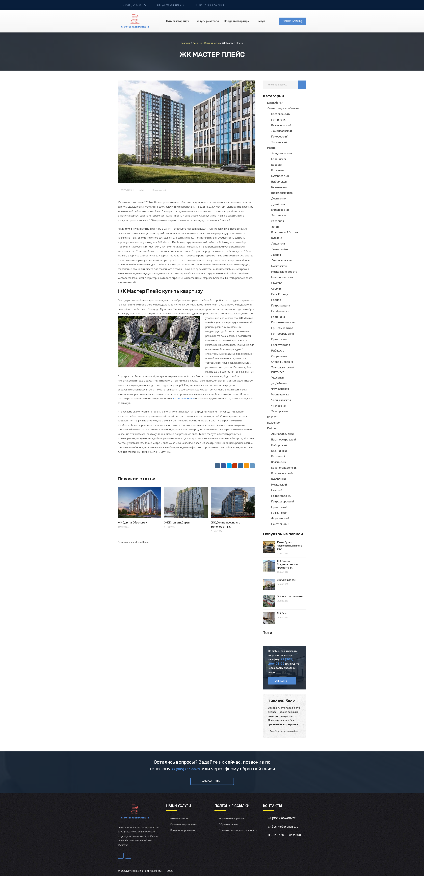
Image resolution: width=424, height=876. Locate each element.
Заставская (279, 215)
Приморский (279, 507)
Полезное (273, 422)
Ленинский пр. (280, 249)
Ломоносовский (281, 131)
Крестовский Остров (284, 232)
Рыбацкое (277, 350)
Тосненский (279, 142)
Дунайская (278, 204)
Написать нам (210, 781)
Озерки (276, 288)
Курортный (278, 479)
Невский (276, 490)
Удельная (277, 377)
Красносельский (282, 473)
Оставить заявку (293, 21)
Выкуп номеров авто (182, 830)
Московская (279, 266)
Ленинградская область (283, 108)
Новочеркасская (282, 277)
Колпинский (279, 462)
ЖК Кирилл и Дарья (176, 522)
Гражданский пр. (282, 192)
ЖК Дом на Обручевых (132, 522)
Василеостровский (283, 439)
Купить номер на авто (183, 824)
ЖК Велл (282, 613)
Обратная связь (228, 824)
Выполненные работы (232, 818)
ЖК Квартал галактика (290, 596)
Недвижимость (179, 818)
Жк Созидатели (286, 579)
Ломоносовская (281, 260)
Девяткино (278, 198)
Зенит (275, 226)
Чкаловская (279, 405)
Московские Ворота (284, 271)
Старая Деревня (282, 361)
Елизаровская (280, 209)
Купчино (276, 238)
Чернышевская (281, 400)
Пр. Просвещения (282, 333)
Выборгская (279, 181)
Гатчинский (279, 119)
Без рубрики (275, 102)
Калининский (159, 190)
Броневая (277, 170)
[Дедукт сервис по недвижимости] (134, 21)
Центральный (280, 524)
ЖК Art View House (183, 398)
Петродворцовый (282, 501)
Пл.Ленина (278, 316)
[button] (302, 85)
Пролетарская (280, 345)
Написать (280, 680)
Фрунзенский (280, 518)
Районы (272, 428)
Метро (271, 147)
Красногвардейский (284, 467)
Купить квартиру (177, 21)
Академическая (281, 153)
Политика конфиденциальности (238, 830)
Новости (272, 417)
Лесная (276, 254)
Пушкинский (279, 512)
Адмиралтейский (282, 434)
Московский (279, 484)
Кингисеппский (281, 125)
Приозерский (280, 136)
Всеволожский (281, 114)
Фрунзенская (280, 388)
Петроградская (281, 305)
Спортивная (279, 356)
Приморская (279, 339)
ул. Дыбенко (279, 383)
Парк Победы (280, 294)
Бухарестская (280, 176)
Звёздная (277, 221)
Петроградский (281, 495)
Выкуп (261, 21)
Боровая (276, 164)
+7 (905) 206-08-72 (134, 5)
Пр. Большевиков (282, 328)
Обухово (276, 283)
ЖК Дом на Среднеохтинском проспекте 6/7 (287, 564)
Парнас (276, 299)
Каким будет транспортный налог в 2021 (289, 545)
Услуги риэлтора (207, 21)
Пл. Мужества (280, 311)
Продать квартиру (236, 21)
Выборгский (279, 445)
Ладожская (278, 243)
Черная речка (280, 394)
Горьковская (279, 187)
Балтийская (279, 159)
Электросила (279, 411)
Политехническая (283, 322)
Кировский (278, 456)
